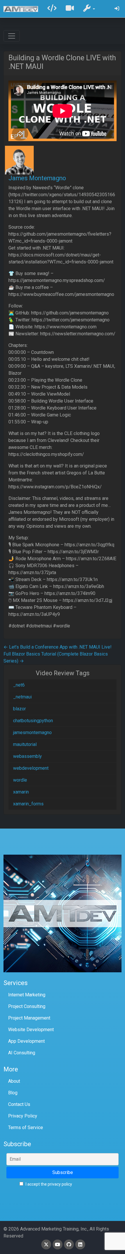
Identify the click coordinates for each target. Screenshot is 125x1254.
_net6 (19, 685)
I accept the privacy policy (48, 1184)
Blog (12, 1092)
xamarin (21, 792)
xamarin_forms (28, 804)
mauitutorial (25, 744)
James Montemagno (37, 178)
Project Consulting (26, 1006)
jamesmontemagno (32, 732)
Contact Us (19, 1104)
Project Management (29, 1018)
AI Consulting (21, 1052)
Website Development (31, 1029)
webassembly (27, 756)
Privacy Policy (22, 1116)
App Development (26, 1041)
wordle (20, 780)
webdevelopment (31, 768)
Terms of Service (25, 1127)
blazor (19, 708)
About (14, 1081)
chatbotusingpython (33, 720)
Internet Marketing (26, 995)
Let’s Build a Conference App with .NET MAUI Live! (57, 647)
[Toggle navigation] (11, 36)
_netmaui (22, 697)
